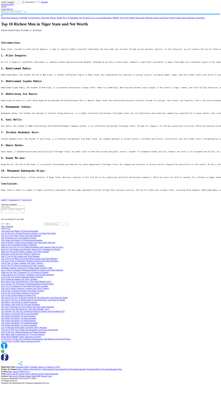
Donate (34, 367)
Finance (53, 18)
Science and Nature (161, 18)
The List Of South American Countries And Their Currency (25, 288)
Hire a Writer (23, 369)
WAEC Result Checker (15, 374)
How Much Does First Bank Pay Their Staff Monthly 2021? (25, 309)
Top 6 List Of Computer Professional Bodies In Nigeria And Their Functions (32, 270)
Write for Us (25, 371)
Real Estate (140, 18)
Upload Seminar (48, 369)
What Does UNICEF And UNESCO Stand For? (20, 254)
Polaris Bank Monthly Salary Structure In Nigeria (21, 337)
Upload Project (35, 369)
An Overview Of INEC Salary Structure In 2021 (20, 341)
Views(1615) (26, 200)
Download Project (62, 369)
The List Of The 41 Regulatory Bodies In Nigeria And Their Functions (29, 261)
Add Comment (7, 226)
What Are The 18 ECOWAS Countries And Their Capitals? (25, 252)
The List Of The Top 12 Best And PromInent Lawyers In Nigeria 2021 (29, 330)
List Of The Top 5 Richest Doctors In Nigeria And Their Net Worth (28, 233)
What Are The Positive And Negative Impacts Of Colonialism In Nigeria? (30, 249)
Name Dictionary (52, 374)
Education (45, 18)
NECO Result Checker (34, 374)
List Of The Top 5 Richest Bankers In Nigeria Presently (23, 332)
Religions (149, 18)
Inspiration (74, 18)
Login (3, 9)
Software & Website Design (20, 376)
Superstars (191, 18)
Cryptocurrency (34, 18)
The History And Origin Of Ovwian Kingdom (19, 314)
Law (93, 18)
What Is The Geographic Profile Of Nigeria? (19, 245)
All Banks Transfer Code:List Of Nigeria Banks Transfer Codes (26, 268)
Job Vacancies (85, 18)
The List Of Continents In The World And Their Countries (24, 286)
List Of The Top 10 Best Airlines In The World (20, 293)
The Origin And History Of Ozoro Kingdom (19, 325)
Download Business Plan (112, 369)
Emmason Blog (7, 4)
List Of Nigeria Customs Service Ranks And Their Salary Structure (28, 242)
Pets (127, 18)
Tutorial (16, 371)
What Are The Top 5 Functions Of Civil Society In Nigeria (25, 272)
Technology (200, 18)
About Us (42, 367)
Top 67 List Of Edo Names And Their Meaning (20, 256)
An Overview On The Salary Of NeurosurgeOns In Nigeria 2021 (27, 284)
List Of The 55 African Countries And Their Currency (23, 265)
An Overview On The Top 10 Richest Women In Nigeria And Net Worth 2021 (33, 311)
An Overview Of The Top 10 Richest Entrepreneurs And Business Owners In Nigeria (35, 339)
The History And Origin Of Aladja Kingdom (19, 302)
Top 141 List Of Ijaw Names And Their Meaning (21, 236)
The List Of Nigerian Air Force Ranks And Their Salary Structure (27, 307)
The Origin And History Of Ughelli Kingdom (19, 323)
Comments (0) (14, 200)
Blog (10, 371)
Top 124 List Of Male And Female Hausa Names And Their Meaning (29, 259)
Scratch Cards (46, 376)
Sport (184, 18)
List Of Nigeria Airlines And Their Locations (19, 279)
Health (59, 18)
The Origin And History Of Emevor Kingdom (19, 231)
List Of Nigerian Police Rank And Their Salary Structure (24, 327)
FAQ (58, 367)
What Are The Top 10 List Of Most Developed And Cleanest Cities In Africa (32, 247)
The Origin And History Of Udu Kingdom (18, 316)
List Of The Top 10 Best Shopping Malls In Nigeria (22, 277)
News (122, 18)
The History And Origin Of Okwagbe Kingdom (20, 304)
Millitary (116, 18)
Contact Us (50, 367)
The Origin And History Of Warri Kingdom (18, 318)
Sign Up (9, 9)
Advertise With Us (23, 367)
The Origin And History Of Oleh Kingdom (18, 321)
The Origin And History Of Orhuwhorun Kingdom (21, 240)
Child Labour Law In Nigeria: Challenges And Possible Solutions (27, 275)
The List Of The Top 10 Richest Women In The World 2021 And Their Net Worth (34, 298)
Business (15, 18)
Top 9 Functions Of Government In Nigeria (18, 238)
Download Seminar (78, 369)
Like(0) (4, 200)
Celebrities (23, 18)
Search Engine (175, 18)
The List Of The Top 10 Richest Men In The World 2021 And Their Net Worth (33, 300)
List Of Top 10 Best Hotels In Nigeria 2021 (18, 295)
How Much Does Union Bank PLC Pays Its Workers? (23, 334)
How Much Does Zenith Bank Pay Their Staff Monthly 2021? (26, 281)
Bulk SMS (36, 376)
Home (3, 18)
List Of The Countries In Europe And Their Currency (22, 291)
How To (66, 18)
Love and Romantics (103, 18)
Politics (132, 18)
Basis (9, 18)
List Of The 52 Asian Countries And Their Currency (22, 263)
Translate (44, 2)
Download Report (94, 369)
